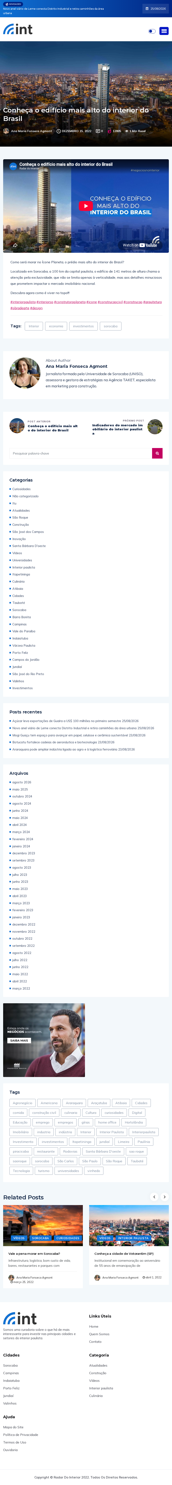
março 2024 (21, 827)
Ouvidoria (10, 1445)
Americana (49, 1098)
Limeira (123, 1137)
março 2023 (21, 899)
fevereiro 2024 (22, 835)
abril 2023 (19, 892)
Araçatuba (99, 1098)
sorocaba (110, 322)
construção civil (44, 1108)
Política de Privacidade (20, 1430)
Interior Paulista (112, 1127)
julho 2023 (19, 870)
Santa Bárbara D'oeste (29, 541)
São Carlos (65, 1157)
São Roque (20, 513)
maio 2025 (20, 785)
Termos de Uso (14, 1438)
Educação (20, 1118)
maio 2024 (20, 813)
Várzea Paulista (23, 641)
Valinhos (18, 677)
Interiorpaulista (143, 1127)
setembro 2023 (23, 856)
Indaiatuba (20, 634)
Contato (95, 1337)
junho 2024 (20, 806)
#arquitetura (152, 297)
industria (43, 1127)
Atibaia (17, 584)
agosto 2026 (21, 778)
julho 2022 (19, 956)
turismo (44, 1166)
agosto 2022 (21, 948)
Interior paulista (23, 563)
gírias (86, 1118)
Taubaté (18, 598)
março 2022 (21, 984)
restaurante (46, 1147)
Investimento (23, 1137)
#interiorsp (44, 297)
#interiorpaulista (23, 297)
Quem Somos (99, 1329)
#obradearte (19, 303)
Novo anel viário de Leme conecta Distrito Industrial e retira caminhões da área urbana (74, 724)
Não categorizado (25, 492)
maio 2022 (20, 970)
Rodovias (70, 1147)
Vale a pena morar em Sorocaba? (34, 1249)
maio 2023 (20, 884)
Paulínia (144, 1137)
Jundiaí (17, 662)
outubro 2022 (22, 934)
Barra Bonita (21, 613)
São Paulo (90, 1157)
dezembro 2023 (23, 849)
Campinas (19, 620)
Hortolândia (134, 1118)
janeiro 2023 (21, 913)
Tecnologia (21, 1166)
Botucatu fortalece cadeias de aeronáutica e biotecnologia (54, 738)
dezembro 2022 (23, 920)
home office (107, 1118)
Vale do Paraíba (23, 627)
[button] (164, 27)
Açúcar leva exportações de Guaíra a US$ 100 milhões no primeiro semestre (66, 716)
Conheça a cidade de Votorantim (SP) (124, 1249)
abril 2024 (19, 820)
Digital (137, 1108)
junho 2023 (20, 877)
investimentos (83, 322)
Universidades (22, 556)
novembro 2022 (23, 927)
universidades (68, 1166)
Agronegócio (22, 1098)
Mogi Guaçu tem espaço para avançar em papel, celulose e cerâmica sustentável (54, 8)
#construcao (133, 297)
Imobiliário (21, 1127)
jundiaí (104, 1137)
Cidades (18, 591)
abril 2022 (19, 977)
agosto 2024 (21, 799)
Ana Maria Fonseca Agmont (31, 126)
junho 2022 (20, 963)
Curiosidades (21, 485)
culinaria (70, 1108)
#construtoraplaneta (70, 297)
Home (93, 1322)
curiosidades (114, 1108)
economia (56, 322)
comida (18, 1108)
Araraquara (74, 1098)
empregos (65, 1118)
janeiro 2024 (21, 842)
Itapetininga (21, 570)
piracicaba (21, 1147)
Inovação (19, 534)
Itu (14, 499)
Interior (34, 322)
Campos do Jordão (25, 655)
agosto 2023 (21, 863)
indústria (65, 1127)
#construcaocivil (110, 297)
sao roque (136, 1147)
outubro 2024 (22, 792)
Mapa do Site (13, 1423)
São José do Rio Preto (28, 670)
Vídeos (17, 549)
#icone (91, 297)
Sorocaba (19, 605)
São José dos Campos (28, 527)
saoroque (20, 1157)
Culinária (18, 577)
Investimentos (22, 684)
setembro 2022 (23, 941)
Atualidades (21, 506)
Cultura (91, 1108)
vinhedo (93, 1166)
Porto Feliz (20, 648)
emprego (43, 1118)
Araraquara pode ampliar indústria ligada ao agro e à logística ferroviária (64, 745)
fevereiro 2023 (22, 906)
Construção (20, 520)
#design (36, 303)
